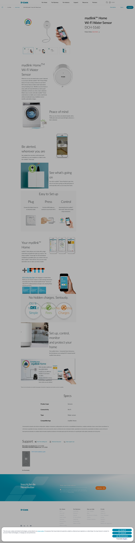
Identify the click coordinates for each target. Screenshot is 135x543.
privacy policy (40, 531)
